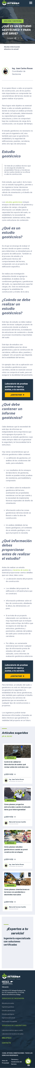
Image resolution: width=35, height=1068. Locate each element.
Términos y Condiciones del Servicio (16, 1062)
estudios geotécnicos (13, 202)
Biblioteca (6, 1038)
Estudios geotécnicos (8, 1010)
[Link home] (17, 976)
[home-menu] (10, 3)
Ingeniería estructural (8, 1018)
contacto (6, 1043)
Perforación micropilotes (9, 1021)
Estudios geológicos (8, 1014)
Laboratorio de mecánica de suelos (12, 1034)
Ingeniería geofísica (8, 1007)
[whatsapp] (28, 1061)
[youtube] (28, 1065)
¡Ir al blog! (7, 736)
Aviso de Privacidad (5, 1062)
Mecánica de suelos (8, 1003)
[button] (30, 3)
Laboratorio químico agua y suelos (12, 1030)
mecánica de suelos (20, 570)
